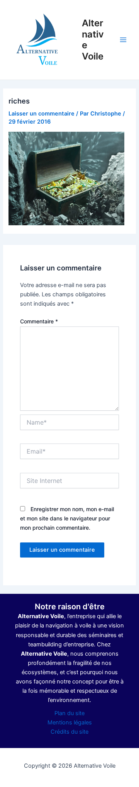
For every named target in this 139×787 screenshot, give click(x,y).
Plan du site (69, 713)
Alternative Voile (93, 39)
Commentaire (39, 321)
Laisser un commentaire (41, 113)
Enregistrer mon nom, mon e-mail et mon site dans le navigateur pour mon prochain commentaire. (67, 518)
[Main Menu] (123, 40)
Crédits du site (69, 731)
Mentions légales (69, 722)
